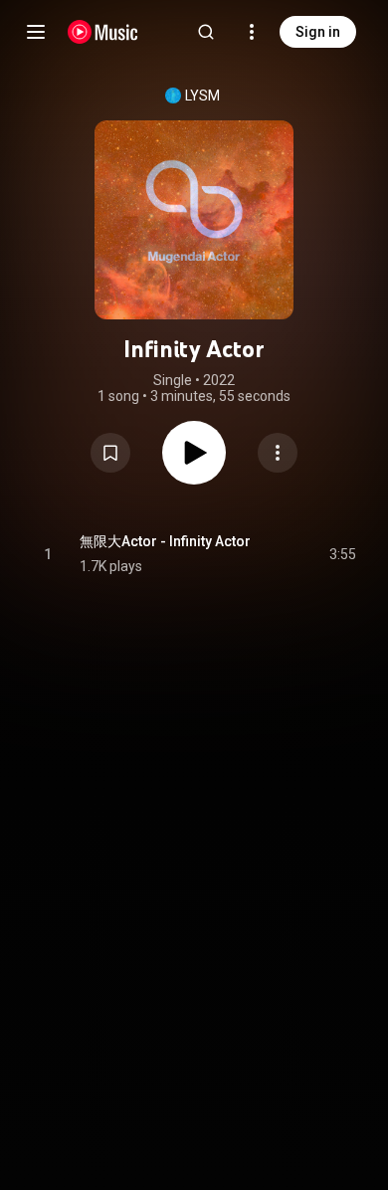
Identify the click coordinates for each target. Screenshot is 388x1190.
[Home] (103, 32)
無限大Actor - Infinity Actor (165, 541)
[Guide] (36, 32)
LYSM (202, 95)
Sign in (317, 32)
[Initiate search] (206, 32)
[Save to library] (110, 453)
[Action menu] (277, 453)
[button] (110, 453)
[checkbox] (342, 554)
